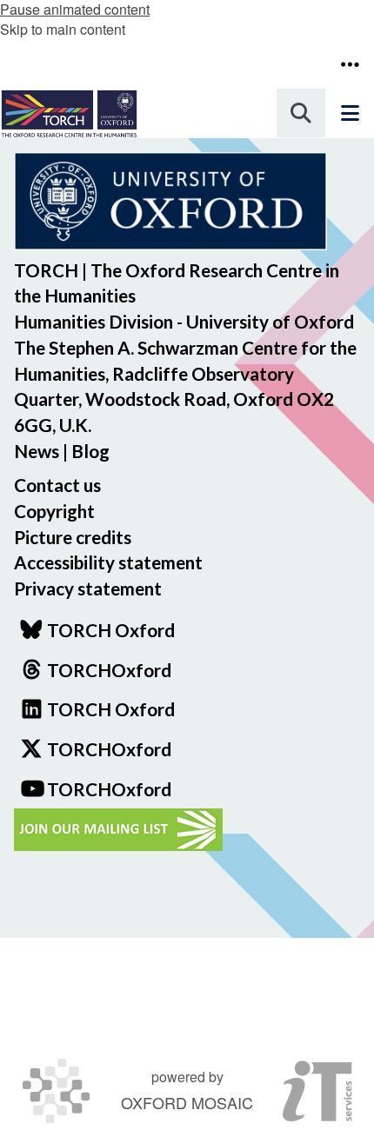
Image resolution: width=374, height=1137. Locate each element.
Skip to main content (62, 29)
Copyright (54, 511)
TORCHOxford (109, 749)
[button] (349, 64)
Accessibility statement (108, 562)
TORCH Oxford (111, 709)
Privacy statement (88, 588)
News (36, 451)
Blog (90, 451)
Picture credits (72, 537)
